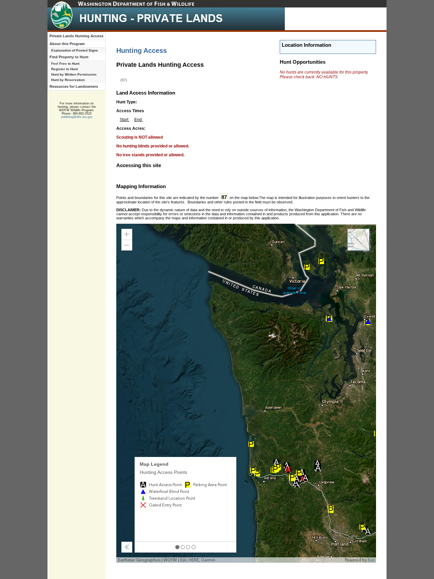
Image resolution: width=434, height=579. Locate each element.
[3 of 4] (188, 547)
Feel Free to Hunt (65, 63)
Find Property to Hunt (69, 57)
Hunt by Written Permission (73, 74)
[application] (246, 393)
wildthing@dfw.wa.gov (77, 117)
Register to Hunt (64, 69)
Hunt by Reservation (68, 80)
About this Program (67, 44)
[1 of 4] (177, 547)
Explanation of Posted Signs (74, 50)
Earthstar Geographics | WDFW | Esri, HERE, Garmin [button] (166, 560)
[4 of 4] (193, 547)
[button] (126, 234)
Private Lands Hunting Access (76, 36)
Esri (371, 560)
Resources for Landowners (74, 86)
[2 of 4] (182, 547)
